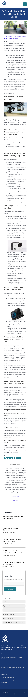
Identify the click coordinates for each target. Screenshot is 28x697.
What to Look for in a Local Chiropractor (11, 663)
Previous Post (15, 496)
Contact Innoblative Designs (8, 680)
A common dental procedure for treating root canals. (12, 540)
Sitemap (17, 694)
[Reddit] (11, 458)
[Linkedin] (14, 458)
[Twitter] (8, 458)
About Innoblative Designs (7, 677)
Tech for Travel (8, 36)
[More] (19, 458)
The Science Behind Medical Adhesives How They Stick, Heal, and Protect (13, 552)
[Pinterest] (17, 458)
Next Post (15, 500)
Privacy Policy (4, 682)
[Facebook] (5, 458)
